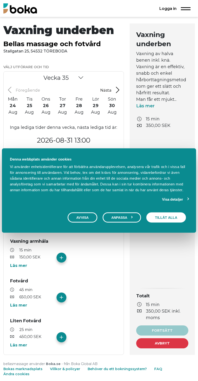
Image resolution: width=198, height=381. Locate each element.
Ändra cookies (16, 374)
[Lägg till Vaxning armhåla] (61, 258)
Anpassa (119, 217)
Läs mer (18, 265)
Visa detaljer (172, 199)
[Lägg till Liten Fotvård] (61, 337)
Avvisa (82, 217)
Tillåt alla (166, 217)
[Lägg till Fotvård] (61, 297)
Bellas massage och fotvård (52, 44)
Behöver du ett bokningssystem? (117, 369)
